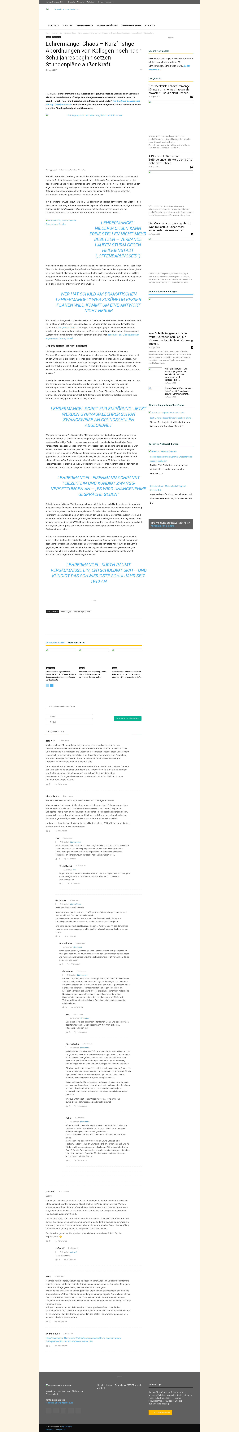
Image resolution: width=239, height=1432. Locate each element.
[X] (187, 2)
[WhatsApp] (78, 81)
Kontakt (100, 2)
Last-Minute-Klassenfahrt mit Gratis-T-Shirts (170, 418)
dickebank (77, 947)
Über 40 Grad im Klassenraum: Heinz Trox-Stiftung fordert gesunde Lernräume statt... (178, 391)
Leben (115, 668)
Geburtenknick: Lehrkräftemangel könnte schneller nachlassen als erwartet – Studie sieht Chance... (170, 89)
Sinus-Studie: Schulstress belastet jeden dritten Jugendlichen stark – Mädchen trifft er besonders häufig (126, 674)
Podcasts (150, 25)
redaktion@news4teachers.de (59, 1402)
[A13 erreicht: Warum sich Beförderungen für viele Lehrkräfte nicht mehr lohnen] (171, 186)
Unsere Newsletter (159, 51)
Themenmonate (84, 25)
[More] (103, 81)
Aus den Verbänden (107, 25)
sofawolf (73, 1252)
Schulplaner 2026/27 (124, 1385)
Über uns (80, 2)
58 (192, 167)
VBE (88, 612)
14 (141, 70)
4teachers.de (67, 1426)
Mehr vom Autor (76, 642)
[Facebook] (173, 2)
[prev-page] (47, 685)
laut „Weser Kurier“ (67, 327)
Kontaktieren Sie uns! (163, 525)
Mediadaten (90, 2)
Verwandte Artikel (55, 642)
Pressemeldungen (131, 25)
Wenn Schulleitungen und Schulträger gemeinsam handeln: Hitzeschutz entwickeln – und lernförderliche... (176, 374)
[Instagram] (178, 2)
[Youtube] (191, 2)
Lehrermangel (79, 612)
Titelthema (56, 37)
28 (192, 97)
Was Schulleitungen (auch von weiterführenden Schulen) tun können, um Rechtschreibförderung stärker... (171, 338)
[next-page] (52, 685)
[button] (190, 25)
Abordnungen (66, 612)
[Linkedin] (182, 2)
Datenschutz (50, 1429)
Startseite (71, 2)
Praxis (54, 33)
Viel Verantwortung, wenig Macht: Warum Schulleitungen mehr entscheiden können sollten (92, 674)
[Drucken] (97, 81)
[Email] (90, 81)
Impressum (110, 2)
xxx (74, 870)
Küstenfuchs (75, 842)
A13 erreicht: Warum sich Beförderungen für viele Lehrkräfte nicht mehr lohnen (170, 160)
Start (47, 33)
